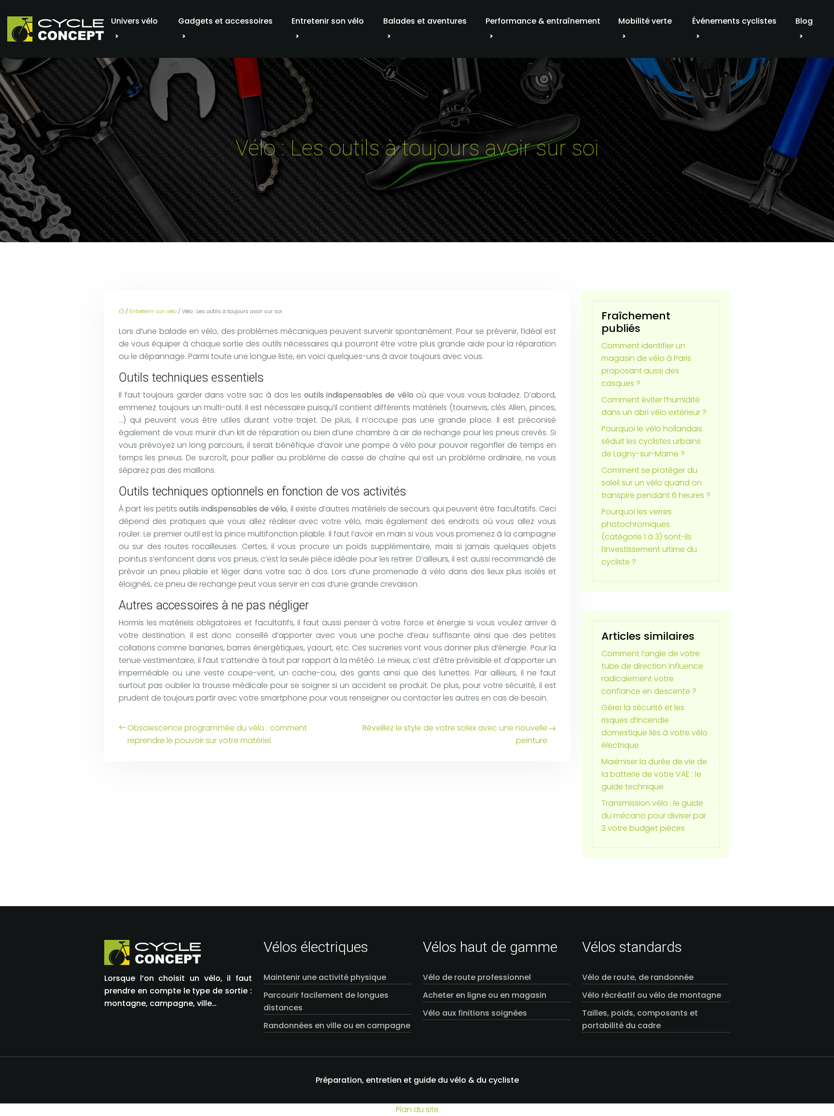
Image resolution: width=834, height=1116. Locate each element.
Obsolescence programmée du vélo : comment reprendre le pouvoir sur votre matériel (217, 734)
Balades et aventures (425, 21)
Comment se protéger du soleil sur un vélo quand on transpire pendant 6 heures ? (655, 483)
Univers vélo (134, 21)
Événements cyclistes (734, 21)
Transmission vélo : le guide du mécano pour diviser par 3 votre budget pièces (653, 816)
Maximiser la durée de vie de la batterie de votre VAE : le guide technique (654, 774)
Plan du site (417, 1109)
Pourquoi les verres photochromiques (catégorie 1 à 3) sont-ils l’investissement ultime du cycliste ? (649, 536)
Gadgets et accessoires (225, 21)
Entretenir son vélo (328, 21)
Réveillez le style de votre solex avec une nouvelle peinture (454, 734)
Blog (804, 21)
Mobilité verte (645, 21)
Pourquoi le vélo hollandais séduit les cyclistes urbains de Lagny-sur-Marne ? (651, 441)
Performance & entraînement (543, 21)
